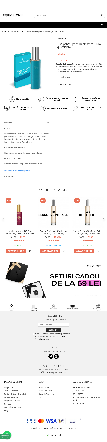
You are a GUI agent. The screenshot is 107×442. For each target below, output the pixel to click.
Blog (6, 410)
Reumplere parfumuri (13, 407)
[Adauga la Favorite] (29, 251)
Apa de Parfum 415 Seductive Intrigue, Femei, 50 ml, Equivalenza (53, 232)
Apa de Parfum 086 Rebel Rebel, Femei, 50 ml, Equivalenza (88, 232)
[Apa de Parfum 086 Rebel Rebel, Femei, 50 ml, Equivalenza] (88, 212)
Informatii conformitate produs (17, 171)
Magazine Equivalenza (13, 400)
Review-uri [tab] (9, 176)
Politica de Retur (45, 390)
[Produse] (4, 26)
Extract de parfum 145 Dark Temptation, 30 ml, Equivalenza (19, 232)
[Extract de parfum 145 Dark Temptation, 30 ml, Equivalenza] (19, 212)
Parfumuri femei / (18, 31)
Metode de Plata (45, 387)
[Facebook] (50, 356)
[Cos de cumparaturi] (102, 25)
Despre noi (8, 387)
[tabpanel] (26, 64)
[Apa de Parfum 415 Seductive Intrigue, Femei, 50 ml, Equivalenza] (53, 212)
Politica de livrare (11, 397)
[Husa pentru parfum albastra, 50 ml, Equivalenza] (26, 64)
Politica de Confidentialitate (15, 394)
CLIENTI (42, 381)
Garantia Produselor (46, 394)
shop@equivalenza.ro (55, 372)
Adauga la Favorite (66, 84)
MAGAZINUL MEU (13, 381)
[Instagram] (56, 356)
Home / (5, 31)
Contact (7, 404)
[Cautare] (102, 15)
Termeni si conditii (11, 390)
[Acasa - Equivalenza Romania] (16, 15)
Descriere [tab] (8, 122)
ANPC (40, 397)
